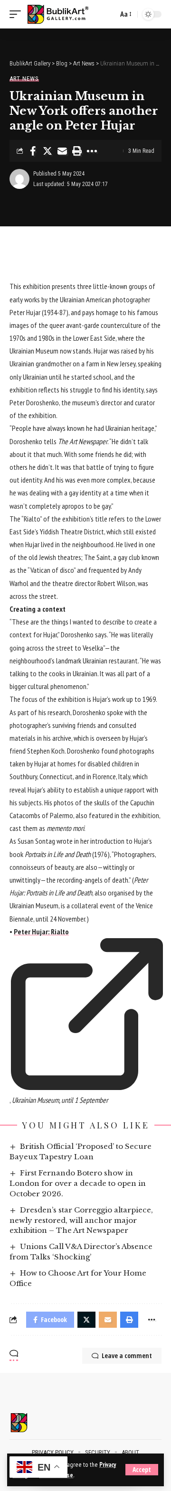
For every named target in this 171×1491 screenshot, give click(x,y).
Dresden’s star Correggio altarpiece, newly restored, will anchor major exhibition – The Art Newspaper (81, 1220)
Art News (24, 78)
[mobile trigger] (18, 14)
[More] (91, 150)
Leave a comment (127, 1355)
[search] (108, 14)
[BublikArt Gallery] (63, 14)
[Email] (62, 150)
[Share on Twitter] (47, 150)
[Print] (77, 150)
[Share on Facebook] (32, 150)
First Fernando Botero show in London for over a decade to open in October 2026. (78, 1183)
